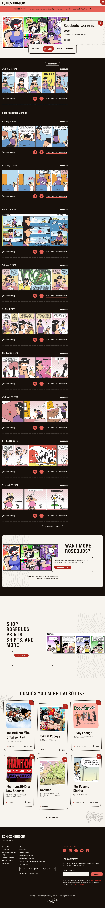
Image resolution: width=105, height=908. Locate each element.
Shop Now (21, 655)
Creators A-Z (6, 850)
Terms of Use (23, 864)
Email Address (69, 870)
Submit (97, 874)
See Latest (54, 64)
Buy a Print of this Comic (56, 99)
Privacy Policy (24, 853)
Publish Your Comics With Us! (28, 873)
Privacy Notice (79, 884)
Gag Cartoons (80, 747)
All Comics (5, 863)
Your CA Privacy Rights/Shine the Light (32, 861)
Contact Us (23, 850)
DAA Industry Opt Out (26, 855)
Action (44, 750)
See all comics (52, 818)
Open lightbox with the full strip (35, 82)
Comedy (11, 747)
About (21, 847)
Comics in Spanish (8, 858)
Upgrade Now (62, 567)
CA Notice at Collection (26, 858)
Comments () (10, 98)
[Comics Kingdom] (13, 836)
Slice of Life (80, 802)
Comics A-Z (5, 847)
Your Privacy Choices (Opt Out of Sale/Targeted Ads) (37, 869)
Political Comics (7, 860)
